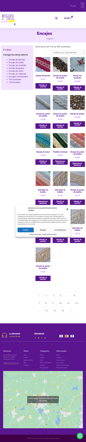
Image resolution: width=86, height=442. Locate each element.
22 (55, 310)
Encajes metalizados (18, 76)
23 (63, 310)
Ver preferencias (60, 230)
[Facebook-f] (42, 338)
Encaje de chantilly (17, 65)
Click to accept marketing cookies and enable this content (43, 399)
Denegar (43, 230)
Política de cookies (35, 234)
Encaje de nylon (16, 71)
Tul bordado (14, 82)
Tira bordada (15, 79)
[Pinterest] (45, 338)
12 (76, 303)
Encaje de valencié (17, 73)
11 (68, 303)
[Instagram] (35, 338)
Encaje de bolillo (16, 62)
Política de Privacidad (49, 234)
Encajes (43, 39)
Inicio (37, 39)
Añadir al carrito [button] (43, 86)
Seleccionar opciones (60, 162)
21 (47, 310)
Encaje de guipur (16, 68)
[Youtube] (38, 338)
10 (60, 303)
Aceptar (25, 230)
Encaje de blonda (17, 59)
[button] (67, 209)
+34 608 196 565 (14, 336)
